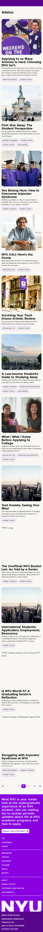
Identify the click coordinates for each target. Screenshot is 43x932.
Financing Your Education (30, 387)
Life (3, 838)
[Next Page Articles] (39, 786)
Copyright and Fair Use (13, 888)
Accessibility (8, 892)
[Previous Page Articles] (3, 786)
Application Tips (9, 270)
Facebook (6, 861)
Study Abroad (23, 145)
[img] (21, 37)
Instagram (6, 853)
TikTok (4, 869)
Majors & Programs (10, 140)
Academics (7, 842)
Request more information (14, 831)
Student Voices (26, 80)
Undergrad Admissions (13, 919)
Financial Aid (8, 922)
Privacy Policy (9, 884)
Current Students (9, 209)
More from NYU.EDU (11, 915)
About (5, 880)
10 (34, 786)
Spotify (5, 873)
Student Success (10, 929)
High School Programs (13, 926)
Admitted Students (10, 80)
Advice (5, 846)
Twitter (5, 857)
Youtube (5, 865)
